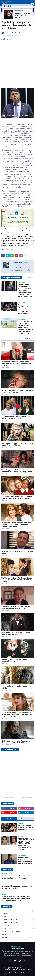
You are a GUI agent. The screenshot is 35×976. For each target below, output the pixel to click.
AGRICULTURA (18, 928)
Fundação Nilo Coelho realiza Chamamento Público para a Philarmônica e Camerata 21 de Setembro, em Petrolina (16, 898)
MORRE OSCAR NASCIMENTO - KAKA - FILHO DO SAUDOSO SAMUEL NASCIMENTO (25, 860)
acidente (18, 914)
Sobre (17, 973)
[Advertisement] (17, 62)
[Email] (21, 255)
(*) (18, 911)
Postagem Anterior (8, 797)
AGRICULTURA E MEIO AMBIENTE (18, 931)
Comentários (25, 819)
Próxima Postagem (27, 797)
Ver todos (31, 277)
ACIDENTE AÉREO (18, 917)
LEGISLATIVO (9, 250)
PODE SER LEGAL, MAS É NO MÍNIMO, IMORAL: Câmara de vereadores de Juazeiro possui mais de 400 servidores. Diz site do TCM (25, 327)
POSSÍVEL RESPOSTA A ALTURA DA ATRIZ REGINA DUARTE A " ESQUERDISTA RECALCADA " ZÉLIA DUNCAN (26, 844)
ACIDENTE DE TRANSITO (18, 919)
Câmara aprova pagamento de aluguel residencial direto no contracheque (15, 877)
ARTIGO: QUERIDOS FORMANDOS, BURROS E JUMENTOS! (26, 828)
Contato (23, 973)
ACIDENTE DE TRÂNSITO (18, 922)
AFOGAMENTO (18, 925)
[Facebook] (4, 39)
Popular (9, 819)
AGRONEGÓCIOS (18, 937)
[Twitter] (7, 39)
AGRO (18, 934)
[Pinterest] (16, 255)
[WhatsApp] (10, 39)
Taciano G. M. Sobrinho (20, 263)
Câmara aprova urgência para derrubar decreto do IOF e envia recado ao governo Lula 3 (25, 309)
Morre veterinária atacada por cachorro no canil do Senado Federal (16, 887)
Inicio (11, 973)
